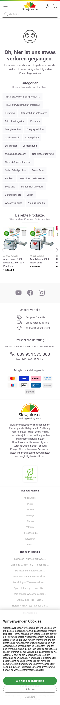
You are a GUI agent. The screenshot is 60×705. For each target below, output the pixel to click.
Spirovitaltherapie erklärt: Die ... (30, 588)
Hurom (30, 509)
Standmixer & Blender (32, 186)
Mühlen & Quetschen (15, 154)
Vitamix (30, 527)
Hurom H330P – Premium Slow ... (30, 576)
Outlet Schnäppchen (15, 170)
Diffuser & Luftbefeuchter (33, 113)
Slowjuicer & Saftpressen (32, 178)
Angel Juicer (30, 497)
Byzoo (30, 503)
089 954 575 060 (33, 354)
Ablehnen (30, 689)
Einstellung (30, 697)
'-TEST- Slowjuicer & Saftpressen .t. (22, 105)
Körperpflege (32, 137)
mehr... (30, 544)
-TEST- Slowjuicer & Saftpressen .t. (22, 96)
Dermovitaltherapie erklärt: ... (30, 570)
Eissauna (35, 121)
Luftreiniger (11, 145)
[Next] (56, 250)
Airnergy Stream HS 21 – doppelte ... (30, 564)
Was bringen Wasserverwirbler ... (30, 582)
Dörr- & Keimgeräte (14, 121)
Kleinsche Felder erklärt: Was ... (30, 559)
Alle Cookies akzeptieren (30, 680)
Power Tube (38, 170)
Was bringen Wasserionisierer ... (30, 594)
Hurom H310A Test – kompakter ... (30, 605)
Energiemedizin (13, 129)
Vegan (30, 194)
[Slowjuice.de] (30, 5)
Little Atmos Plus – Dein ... (30, 599)
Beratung (10, 113)
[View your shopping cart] (55, 7)
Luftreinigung (30, 145)
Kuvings (30, 515)
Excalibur (30, 538)
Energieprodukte (35, 129)
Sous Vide (10, 186)
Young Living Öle (36, 203)
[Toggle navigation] (5, 6)
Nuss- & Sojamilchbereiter (18, 162)
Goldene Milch (12, 137)
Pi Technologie (30, 533)
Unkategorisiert (13, 194)
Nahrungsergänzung (43, 154)
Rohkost (9, 178)
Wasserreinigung (13, 203)
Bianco (30, 521)
